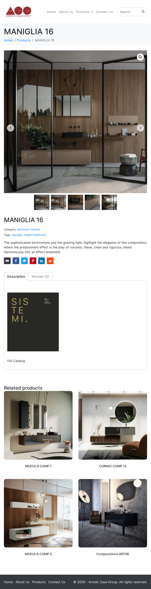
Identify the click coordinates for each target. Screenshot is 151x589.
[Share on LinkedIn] (41, 260)
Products (82, 12)
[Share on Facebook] (16, 260)
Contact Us (104, 12)
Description (16, 276)
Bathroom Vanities (28, 229)
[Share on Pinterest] (33, 260)
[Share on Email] (7, 260)
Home (51, 12)
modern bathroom (35, 234)
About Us (66, 12)
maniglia (17, 234)
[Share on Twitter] (24, 260)
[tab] (16, 276)
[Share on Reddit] (50, 260)
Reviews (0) (40, 276)
